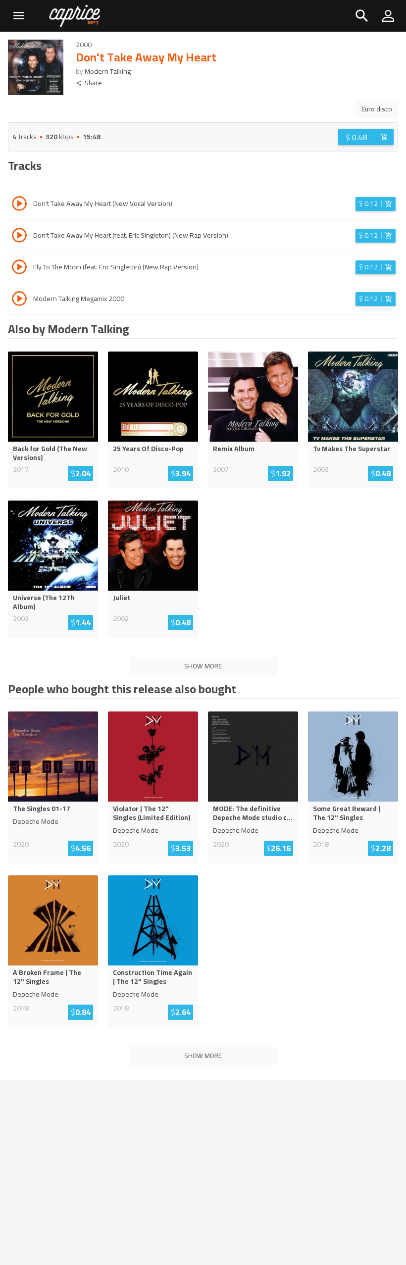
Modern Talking (108, 71)
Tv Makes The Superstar (351, 448)
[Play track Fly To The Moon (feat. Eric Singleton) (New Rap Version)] (19, 268)
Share (93, 83)
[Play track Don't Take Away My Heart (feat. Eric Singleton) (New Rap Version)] (19, 237)
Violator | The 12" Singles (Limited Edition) (151, 813)
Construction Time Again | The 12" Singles (152, 977)
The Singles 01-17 (41, 808)
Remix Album (233, 448)
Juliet (121, 597)
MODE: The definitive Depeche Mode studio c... (253, 813)
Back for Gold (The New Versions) (50, 453)
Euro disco (376, 108)
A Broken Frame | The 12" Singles (47, 977)
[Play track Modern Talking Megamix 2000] (19, 300)
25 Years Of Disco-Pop (148, 448)
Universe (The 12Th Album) (44, 602)
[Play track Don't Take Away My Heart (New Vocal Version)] (19, 205)
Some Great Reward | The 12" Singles (346, 813)
